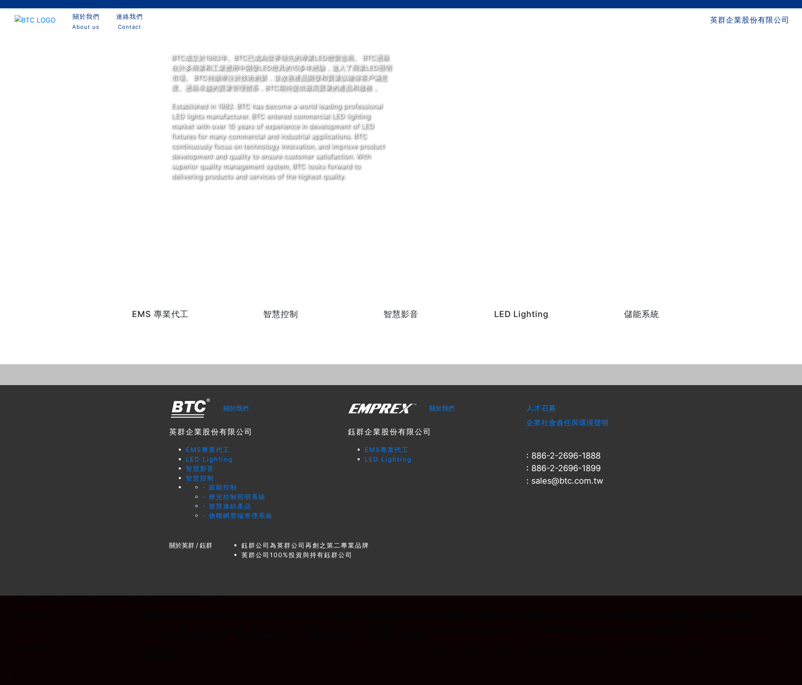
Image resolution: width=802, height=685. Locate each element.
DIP (44, 674)
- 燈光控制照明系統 (234, 497)
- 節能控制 (220, 487)
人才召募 (541, 408)
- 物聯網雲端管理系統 (238, 516)
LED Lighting (209, 459)
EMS (70, 674)
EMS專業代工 (208, 450)
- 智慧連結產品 (227, 506)
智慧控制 (200, 478)
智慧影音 (200, 468)
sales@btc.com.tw (567, 481)
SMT (20, 674)
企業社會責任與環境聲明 (567, 423)
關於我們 (236, 408)
